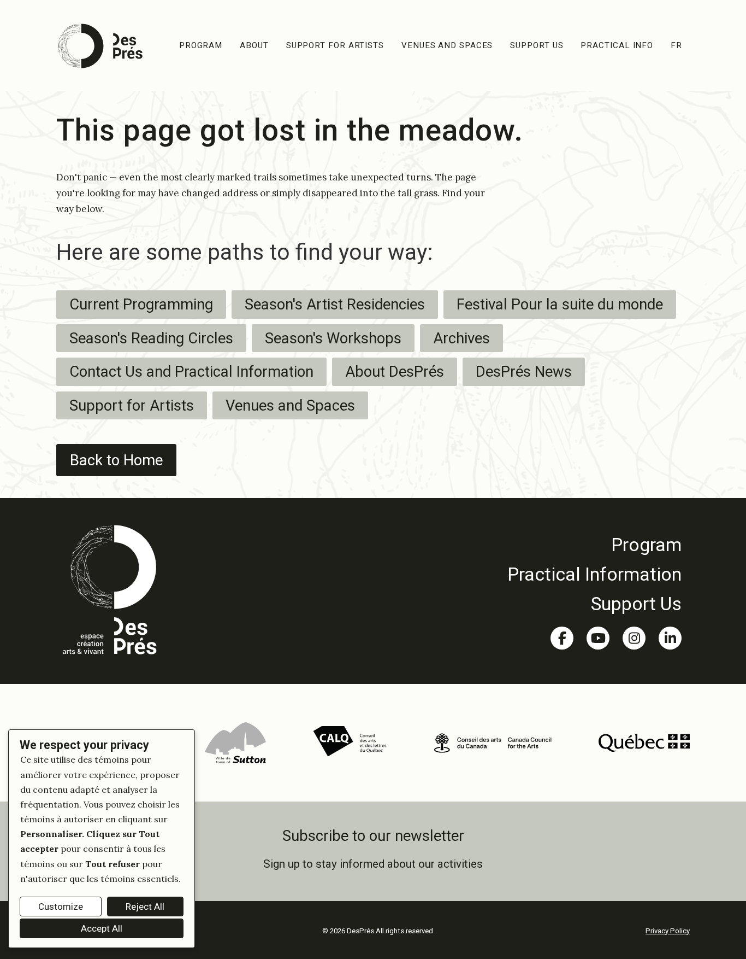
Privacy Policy (668, 931)
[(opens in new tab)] (235, 742)
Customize (60, 906)
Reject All (145, 906)
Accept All (101, 928)
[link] (594, 545)
